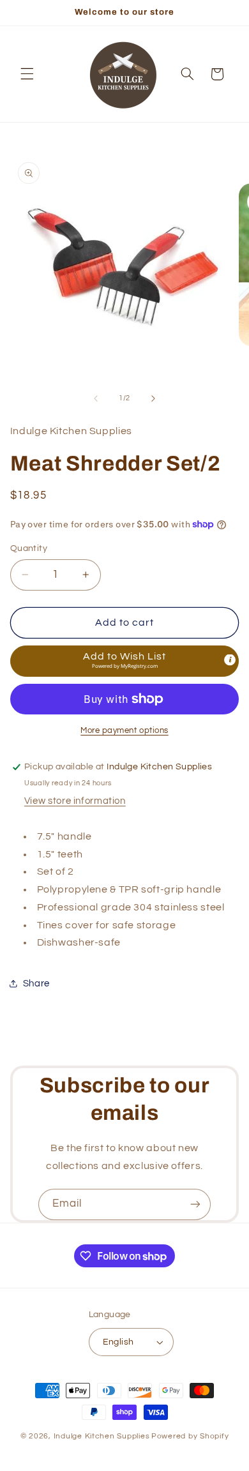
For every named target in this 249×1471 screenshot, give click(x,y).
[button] (27, 74)
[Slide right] (153, 398)
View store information (75, 801)
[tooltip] (230, 660)
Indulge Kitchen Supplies (102, 1436)
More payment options (124, 731)
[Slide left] (96, 398)
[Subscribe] (195, 1204)
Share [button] (36, 983)
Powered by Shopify (190, 1436)
